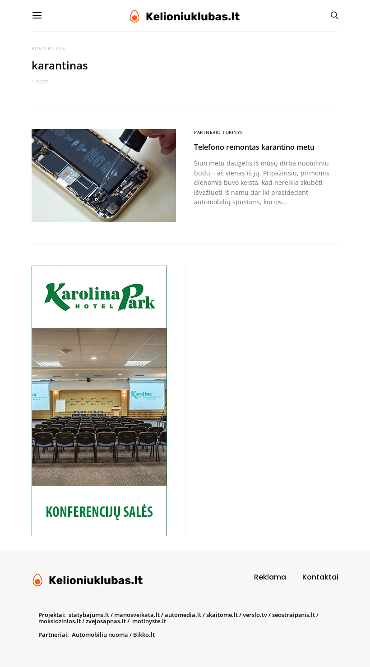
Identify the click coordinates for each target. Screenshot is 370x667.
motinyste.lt (149, 621)
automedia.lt (183, 615)
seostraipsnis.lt (293, 615)
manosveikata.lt (137, 615)
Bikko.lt (144, 634)
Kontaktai (320, 577)
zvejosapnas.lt (106, 621)
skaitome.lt (222, 615)
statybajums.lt (89, 615)
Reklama (270, 577)
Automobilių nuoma (100, 634)
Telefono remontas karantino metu (254, 147)
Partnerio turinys (218, 132)
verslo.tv (255, 615)
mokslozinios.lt (59, 621)
